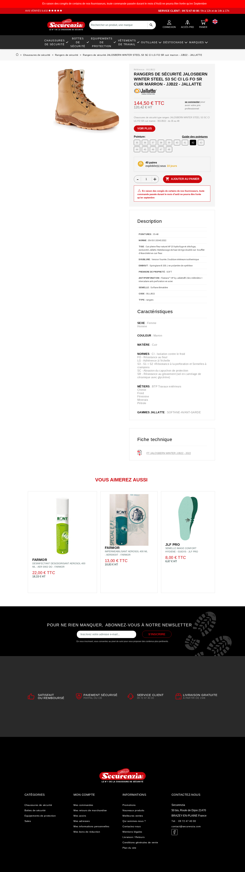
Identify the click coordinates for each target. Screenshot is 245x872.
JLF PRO (172, 544)
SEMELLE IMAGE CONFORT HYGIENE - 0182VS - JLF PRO (181, 550)
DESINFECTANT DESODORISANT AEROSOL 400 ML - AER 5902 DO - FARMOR (58, 565)
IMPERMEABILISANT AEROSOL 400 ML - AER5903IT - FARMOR (126, 553)
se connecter (192, 102)
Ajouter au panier (182, 179)
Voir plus (144, 128)
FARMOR (39, 560)
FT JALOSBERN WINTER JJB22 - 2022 (168, 453)
